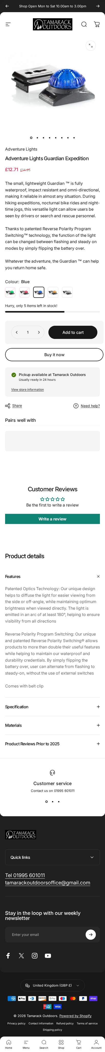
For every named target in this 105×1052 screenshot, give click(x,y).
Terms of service (87, 1023)
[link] (25, 875)
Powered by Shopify (75, 1016)
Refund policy (65, 1023)
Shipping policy (52, 1029)
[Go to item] (31, 138)
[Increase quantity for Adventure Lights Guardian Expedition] (38, 332)
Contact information (41, 1023)
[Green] (10, 292)
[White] (67, 292)
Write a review (52, 518)
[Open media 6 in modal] (91, 46)
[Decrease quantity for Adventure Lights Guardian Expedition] (16, 332)
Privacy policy (16, 1023)
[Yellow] (53, 292)
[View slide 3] (59, 802)
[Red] (24, 292)
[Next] (97, 6)
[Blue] (39, 292)
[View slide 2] (52, 802)
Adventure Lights (21, 149)
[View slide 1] (46, 802)
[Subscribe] (91, 935)
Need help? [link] (90, 406)
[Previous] (7, 6)
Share (17, 405)
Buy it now (54, 354)
